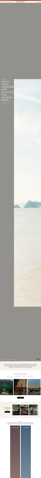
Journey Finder (7, 412)
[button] (1, 2)
